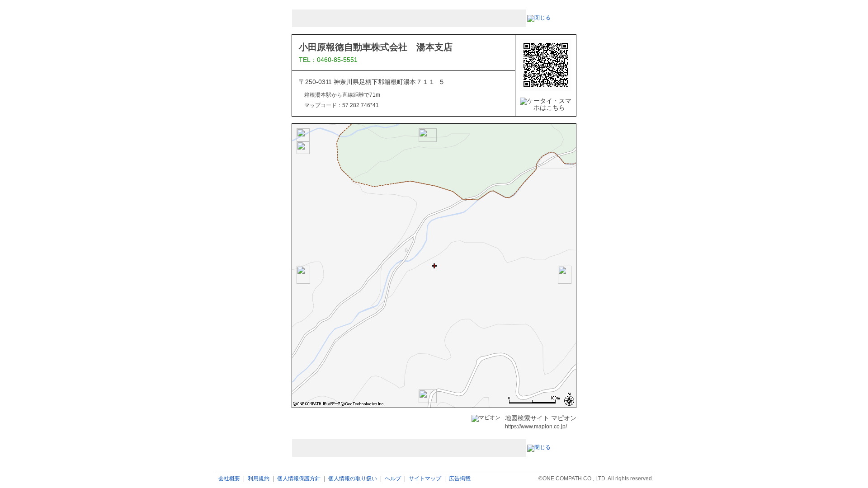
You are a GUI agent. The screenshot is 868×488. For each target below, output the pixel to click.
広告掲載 (460, 479)
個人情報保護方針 (299, 479)
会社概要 (229, 479)
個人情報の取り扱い (352, 479)
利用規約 (258, 479)
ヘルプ (393, 479)
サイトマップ (425, 479)
